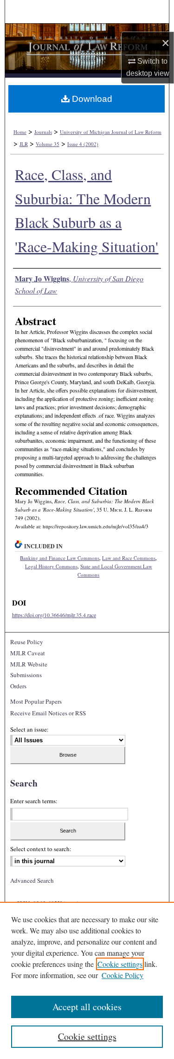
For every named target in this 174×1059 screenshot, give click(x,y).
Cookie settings (119, 964)
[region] (87, 980)
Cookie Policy (122, 975)
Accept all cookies (87, 1006)
